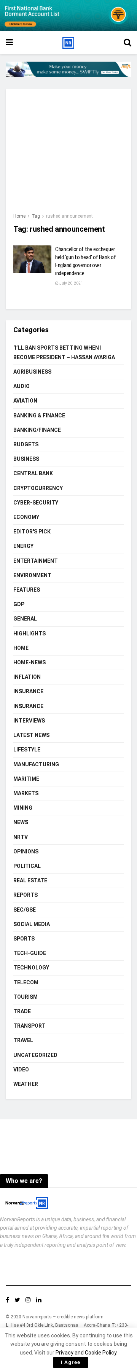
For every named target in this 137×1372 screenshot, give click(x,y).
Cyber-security (35, 503)
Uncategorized (35, 1055)
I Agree (70, 1362)
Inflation (27, 677)
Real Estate (30, 880)
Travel (23, 1040)
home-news (29, 662)
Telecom (25, 982)
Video (21, 1069)
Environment (32, 575)
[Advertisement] (68, 154)
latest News (31, 735)
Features (26, 590)
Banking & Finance (39, 415)
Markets (25, 793)
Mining (22, 808)
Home (19, 216)
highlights (29, 633)
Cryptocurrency (38, 488)
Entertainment (35, 561)
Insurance (28, 691)
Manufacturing (36, 764)
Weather (25, 1084)
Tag (36, 216)
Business (26, 459)
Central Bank (33, 473)
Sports (24, 939)
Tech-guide (29, 953)
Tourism (25, 997)
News (20, 822)
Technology (31, 968)
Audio (21, 386)
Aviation (25, 401)
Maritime (26, 779)
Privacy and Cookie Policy (86, 1353)
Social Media (31, 924)
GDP (18, 604)
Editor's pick (32, 531)
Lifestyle (26, 749)
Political (27, 866)
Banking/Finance (37, 430)
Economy (26, 517)
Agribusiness (32, 372)
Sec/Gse (24, 910)
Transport (29, 1026)
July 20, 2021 (71, 283)
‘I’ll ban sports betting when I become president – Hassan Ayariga (64, 352)
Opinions (25, 851)
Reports (25, 895)
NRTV (20, 837)
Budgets (25, 444)
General (25, 619)
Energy (23, 546)
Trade (22, 1011)
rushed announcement (69, 216)
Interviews (29, 721)
